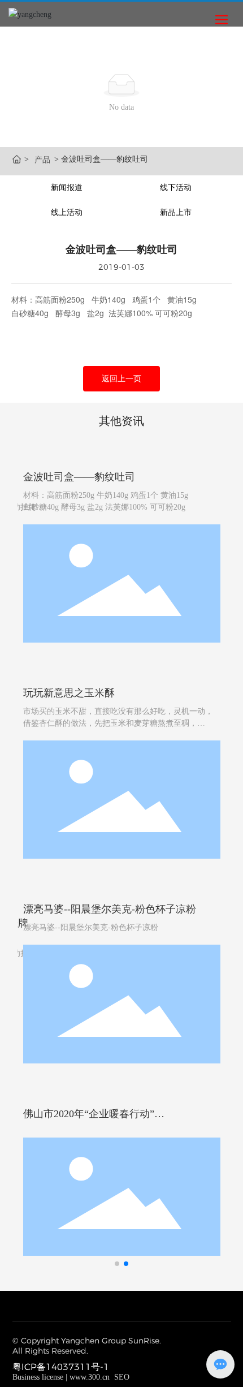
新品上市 (176, 212)
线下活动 (176, 187)
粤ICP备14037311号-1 (60, 1367)
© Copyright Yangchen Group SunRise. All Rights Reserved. (86, 1346)
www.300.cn (90, 1377)
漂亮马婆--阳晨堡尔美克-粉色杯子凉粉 (109, 909)
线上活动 (67, 212)
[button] (117, 1263)
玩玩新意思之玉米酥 (69, 693)
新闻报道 (67, 187)
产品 (42, 160)
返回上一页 (121, 378)
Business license (37, 1377)
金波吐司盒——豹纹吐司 (79, 477)
